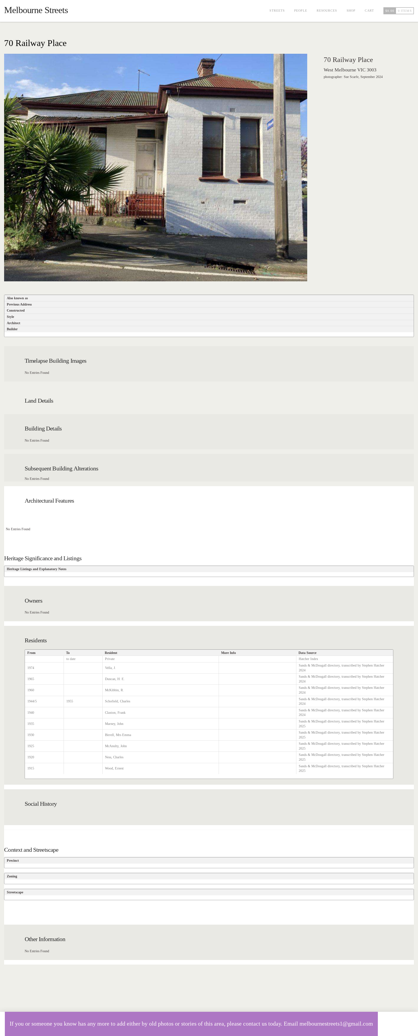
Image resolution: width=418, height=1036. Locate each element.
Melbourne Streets (36, 10)
